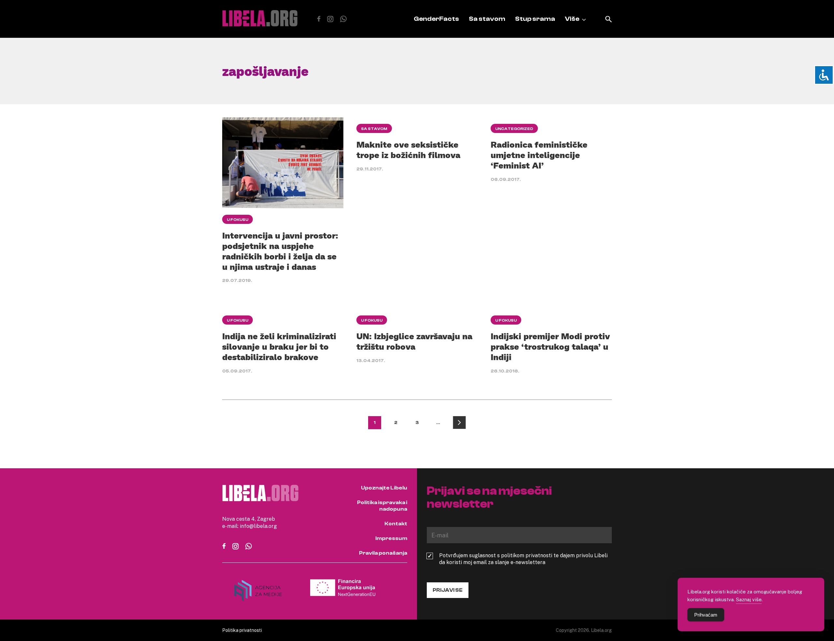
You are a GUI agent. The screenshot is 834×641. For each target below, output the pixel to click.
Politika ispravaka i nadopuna (382, 506)
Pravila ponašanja (383, 553)
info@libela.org (258, 526)
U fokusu (237, 219)
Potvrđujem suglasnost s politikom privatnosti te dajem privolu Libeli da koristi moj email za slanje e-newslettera (523, 559)
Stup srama (535, 18)
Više (572, 18)
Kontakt (395, 524)
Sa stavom (487, 18)
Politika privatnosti (242, 630)
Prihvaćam (705, 615)
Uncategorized (514, 128)
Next (459, 422)
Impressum (391, 538)
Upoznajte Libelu (384, 488)
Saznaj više (749, 599)
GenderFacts (436, 18)
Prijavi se (448, 590)
